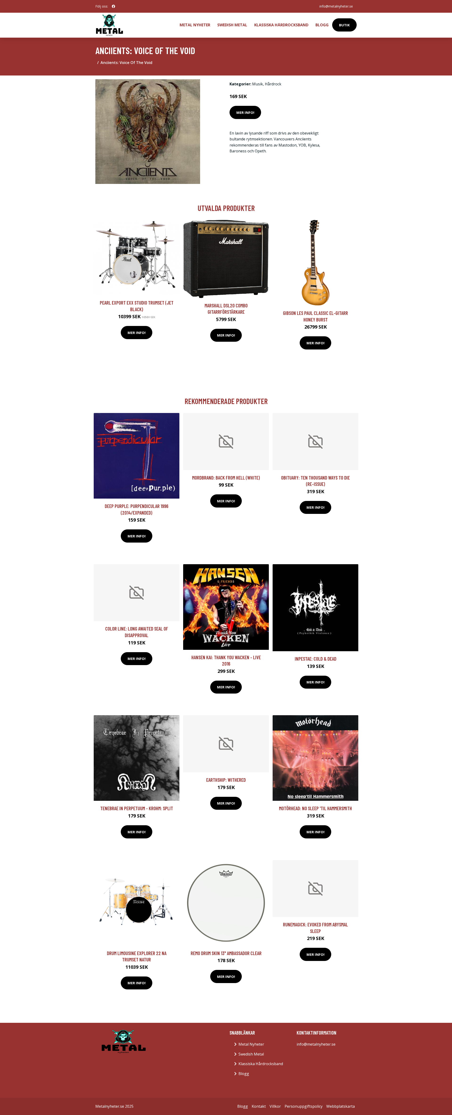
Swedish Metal (232, 25)
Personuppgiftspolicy (304, 1106)
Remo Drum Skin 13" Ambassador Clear (226, 953)
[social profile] (113, 6)
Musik (257, 84)
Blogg (322, 25)
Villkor (275, 1106)
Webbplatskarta (340, 1106)
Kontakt (259, 1106)
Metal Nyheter (195, 25)
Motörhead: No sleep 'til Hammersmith (315, 808)
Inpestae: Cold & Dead (315, 659)
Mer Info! (245, 112)
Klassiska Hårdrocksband (281, 25)
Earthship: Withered (226, 780)
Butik (344, 25)
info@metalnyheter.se (336, 6)
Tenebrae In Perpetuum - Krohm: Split (136, 808)
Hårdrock (273, 84)
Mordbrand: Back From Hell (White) (226, 477)
